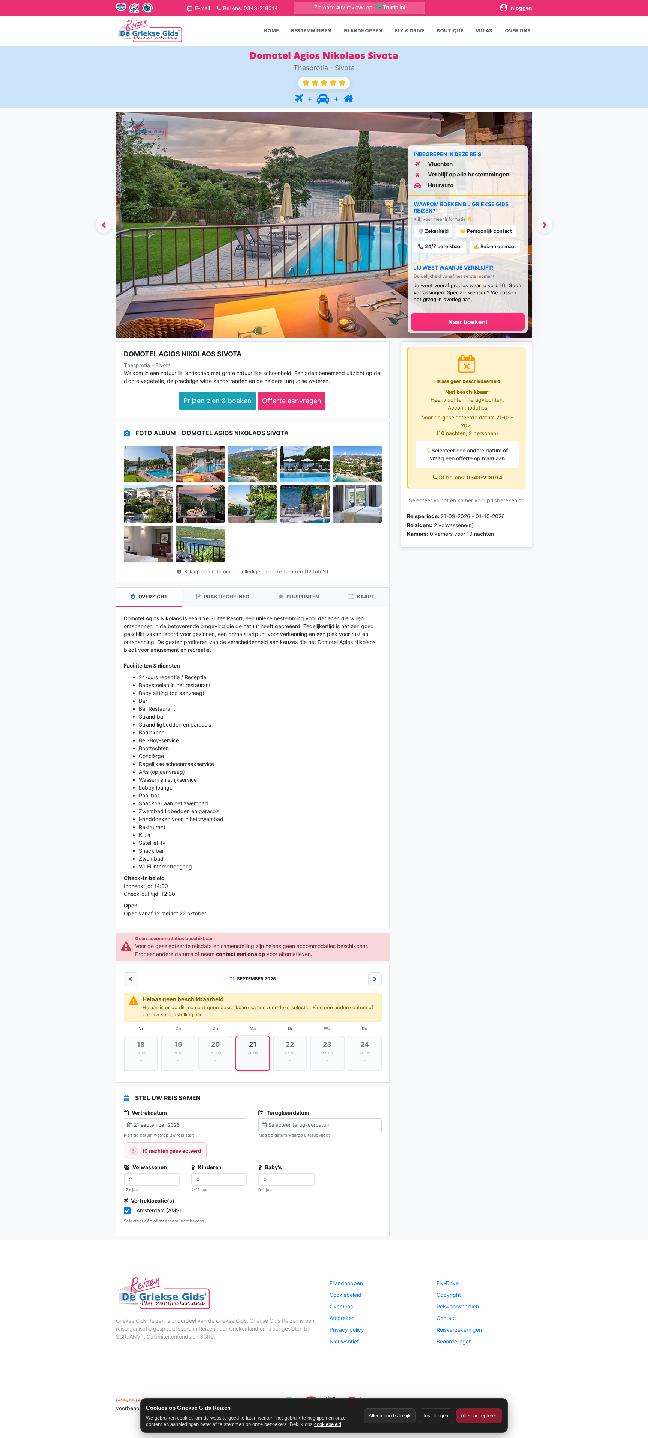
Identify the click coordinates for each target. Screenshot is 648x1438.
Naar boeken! (468, 322)
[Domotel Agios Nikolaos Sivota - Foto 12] (200, 544)
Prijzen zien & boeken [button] (217, 401)
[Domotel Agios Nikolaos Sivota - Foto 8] (252, 503)
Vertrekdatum (148, 1112)
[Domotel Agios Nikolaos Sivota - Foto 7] (200, 503)
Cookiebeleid (346, 1295)
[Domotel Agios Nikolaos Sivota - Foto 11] (148, 544)
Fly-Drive (447, 1283)
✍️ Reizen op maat (494, 246)
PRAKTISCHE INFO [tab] (226, 597)
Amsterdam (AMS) (158, 1210)
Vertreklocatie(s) (152, 1200)
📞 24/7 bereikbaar (440, 246)
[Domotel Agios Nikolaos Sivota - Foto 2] (200, 464)
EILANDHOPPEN (363, 30)
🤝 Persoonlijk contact (486, 231)
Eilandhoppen (346, 1283)
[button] (103, 224)
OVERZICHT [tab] (152, 597)
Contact (446, 1318)
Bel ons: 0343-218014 (250, 8)
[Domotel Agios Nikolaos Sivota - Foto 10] (357, 503)
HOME (271, 30)
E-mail (202, 8)
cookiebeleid (327, 1424)
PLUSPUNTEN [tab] (302, 597)
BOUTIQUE (449, 30)
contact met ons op (240, 954)
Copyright (448, 1295)
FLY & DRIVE (409, 30)
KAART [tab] (365, 597)
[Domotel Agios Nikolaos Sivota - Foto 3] (252, 464)
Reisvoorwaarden (457, 1306)
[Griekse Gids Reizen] (149, 31)
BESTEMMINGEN (311, 30)
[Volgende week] (375, 979)
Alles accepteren (479, 1415)
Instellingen (435, 1415)
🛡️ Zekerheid (433, 231)
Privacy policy (347, 1329)
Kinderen (209, 1167)
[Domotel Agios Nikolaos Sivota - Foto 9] (305, 503)
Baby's (273, 1167)
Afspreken (342, 1318)
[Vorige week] (130, 979)
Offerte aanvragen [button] (291, 401)
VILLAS (484, 30)
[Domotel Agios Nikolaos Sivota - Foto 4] (305, 464)
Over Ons (341, 1306)
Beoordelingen (454, 1341)
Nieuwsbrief (344, 1341)
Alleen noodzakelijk (390, 1415)
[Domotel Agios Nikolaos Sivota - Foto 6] (148, 503)
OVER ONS (518, 30)
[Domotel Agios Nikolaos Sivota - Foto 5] (357, 464)
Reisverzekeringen (459, 1329)
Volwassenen (149, 1167)
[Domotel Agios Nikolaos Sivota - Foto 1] (148, 464)
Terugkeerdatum (287, 1112)
